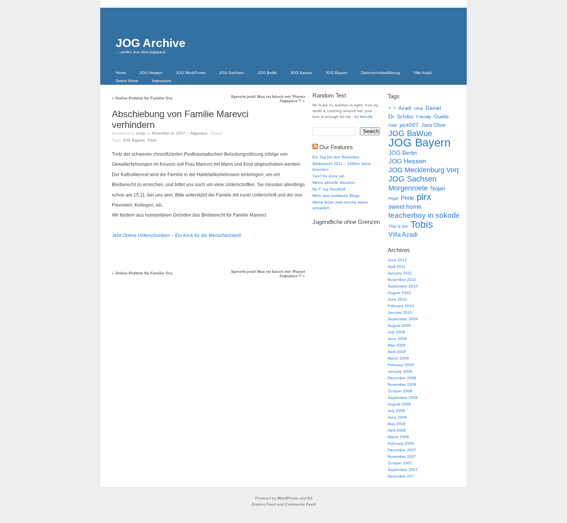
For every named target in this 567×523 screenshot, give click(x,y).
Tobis (151, 140)
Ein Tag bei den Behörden (335, 157)
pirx (424, 197)
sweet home (405, 206)
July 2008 (396, 411)
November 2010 (402, 279)
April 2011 (396, 266)
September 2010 (403, 286)
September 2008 (403, 397)
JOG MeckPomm (191, 73)
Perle (407, 198)
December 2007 (402, 450)
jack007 (409, 125)
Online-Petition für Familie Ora (142, 98)
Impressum (161, 81)
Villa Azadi (422, 73)
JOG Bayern (337, 73)
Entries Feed (264, 504)
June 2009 (397, 338)
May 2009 (396, 345)
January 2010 (400, 312)
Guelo (441, 116)
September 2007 (403, 470)
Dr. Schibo (400, 116)
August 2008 (399, 404)
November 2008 (402, 384)
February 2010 (401, 306)
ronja (140, 133)
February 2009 (401, 365)
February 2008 (401, 443)
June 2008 (397, 417)
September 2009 (403, 319)
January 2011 (400, 273)
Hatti (392, 125)
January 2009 (400, 371)
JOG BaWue (410, 133)
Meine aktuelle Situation (333, 182)
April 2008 (397, 430)
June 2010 (397, 299)
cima (418, 108)
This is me (398, 226)
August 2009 (399, 325)
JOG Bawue (301, 73)
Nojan (437, 188)
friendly (366, 116)
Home (121, 73)
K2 (309, 498)
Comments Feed (300, 504)
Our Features (336, 147)
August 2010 (399, 293)
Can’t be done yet (328, 176)
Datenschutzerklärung (380, 73)
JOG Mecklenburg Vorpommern (437, 170)
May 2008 (396, 424)
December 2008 (402, 378)
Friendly (423, 116)
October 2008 (400, 391)
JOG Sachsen (231, 73)
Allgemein (199, 133)
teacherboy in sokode (424, 215)
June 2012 (397, 260)
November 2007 (402, 456)
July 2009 (396, 332)
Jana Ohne (433, 125)
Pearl (393, 198)
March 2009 (398, 358)
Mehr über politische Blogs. (336, 195)
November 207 (401, 476)
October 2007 (400, 463)
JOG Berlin (267, 73)
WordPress (287, 498)
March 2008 (398, 437)
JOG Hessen (151, 73)
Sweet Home (127, 81)
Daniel (433, 108)
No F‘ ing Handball (328, 189)
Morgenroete (408, 188)
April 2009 (397, 352)
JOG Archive (151, 43)
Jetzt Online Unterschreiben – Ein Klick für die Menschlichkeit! (176, 235)
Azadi (404, 108)
